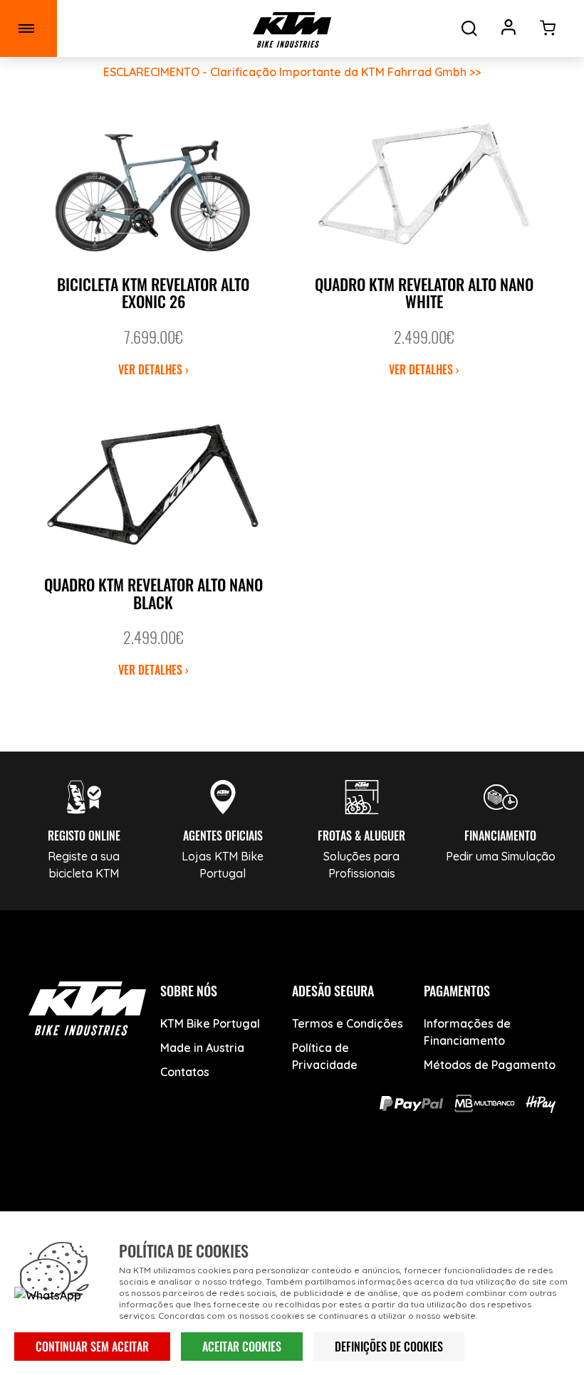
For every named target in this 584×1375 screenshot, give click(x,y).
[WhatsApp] (345, 1186)
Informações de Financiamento (467, 1032)
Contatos (184, 1072)
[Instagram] (292, 1186)
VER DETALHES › (153, 369)
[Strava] (399, 1186)
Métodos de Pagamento (490, 1065)
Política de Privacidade (325, 1056)
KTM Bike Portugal (210, 1023)
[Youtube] (239, 1186)
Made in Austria (202, 1048)
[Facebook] (185, 1186)
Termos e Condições (347, 1023)
